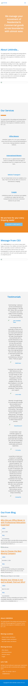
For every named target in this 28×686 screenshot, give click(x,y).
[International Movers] (14, 152)
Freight (14, 192)
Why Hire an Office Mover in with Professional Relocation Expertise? (13, 522)
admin (3, 528)
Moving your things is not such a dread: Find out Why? (13, 580)
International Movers (14, 155)
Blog (3, 535)
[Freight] (14, 188)
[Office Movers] (14, 132)
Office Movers (14, 136)
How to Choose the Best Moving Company (11, 552)
